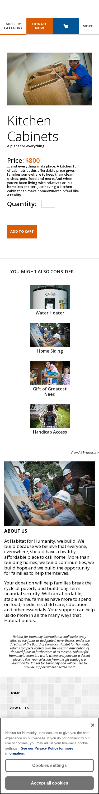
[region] (49, 756)
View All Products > (85, 452)
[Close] (92, 725)
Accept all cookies (49, 783)
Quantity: (21, 203)
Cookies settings (49, 765)
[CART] (66, 26)
